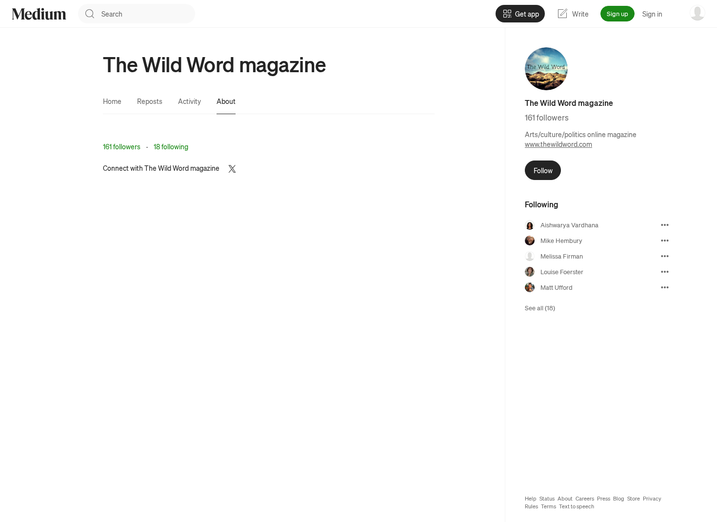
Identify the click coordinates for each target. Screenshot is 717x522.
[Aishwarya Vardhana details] (665, 225)
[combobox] (148, 13)
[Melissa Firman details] (665, 256)
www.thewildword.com (558, 144)
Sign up (617, 13)
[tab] (112, 101)
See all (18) (540, 307)
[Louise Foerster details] (665, 272)
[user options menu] (697, 12)
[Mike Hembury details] (665, 240)
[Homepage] (39, 14)
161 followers (121, 146)
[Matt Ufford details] (665, 287)
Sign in (652, 13)
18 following (171, 146)
